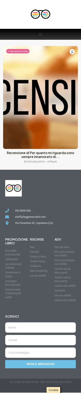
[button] (40, 34)
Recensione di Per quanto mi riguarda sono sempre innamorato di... (40, 155)
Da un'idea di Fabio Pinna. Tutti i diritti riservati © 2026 (40, 382)
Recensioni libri (19, 51)
